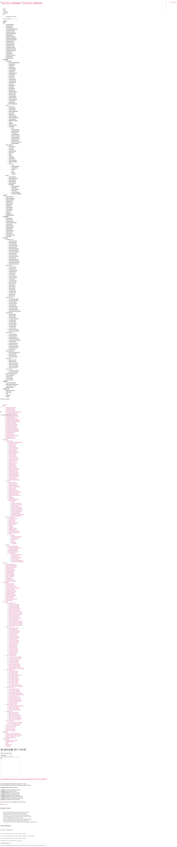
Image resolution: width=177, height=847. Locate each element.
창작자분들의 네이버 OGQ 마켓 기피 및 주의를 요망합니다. (16, 814)
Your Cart (173, 2)
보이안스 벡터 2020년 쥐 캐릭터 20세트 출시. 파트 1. (14, 813)
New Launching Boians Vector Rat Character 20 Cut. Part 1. (16, 812)
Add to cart (4, 804)
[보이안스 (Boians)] (88, 2)
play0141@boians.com (6, 843)
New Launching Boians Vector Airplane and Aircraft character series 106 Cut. (20, 821)
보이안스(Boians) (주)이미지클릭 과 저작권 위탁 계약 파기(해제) (17, 816)
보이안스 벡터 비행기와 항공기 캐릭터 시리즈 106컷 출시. (15, 820)
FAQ (10, 802)
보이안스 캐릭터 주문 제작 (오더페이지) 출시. (13, 817)
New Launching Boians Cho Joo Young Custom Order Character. (17, 819)
